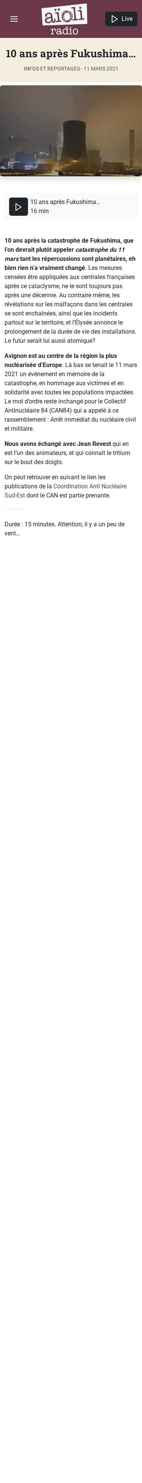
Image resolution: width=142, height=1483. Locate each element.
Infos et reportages (52, 69)
